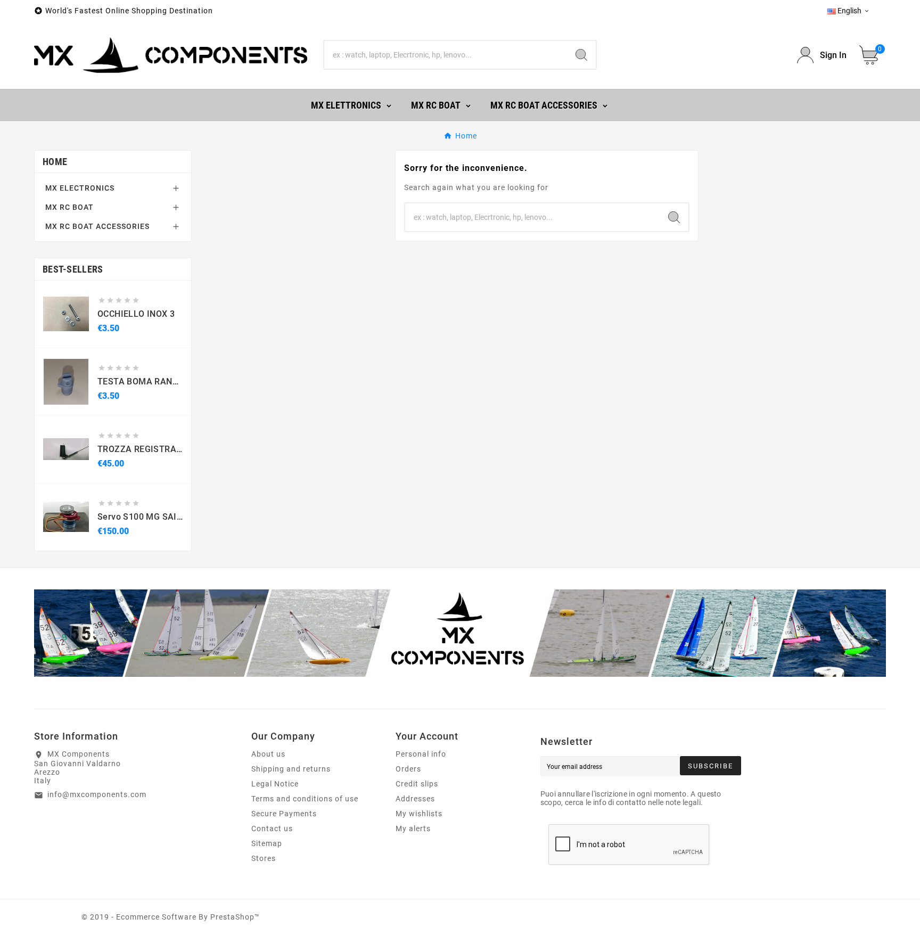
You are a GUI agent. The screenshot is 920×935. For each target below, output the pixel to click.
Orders (408, 769)
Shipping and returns (291, 769)
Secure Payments (284, 813)
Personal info (421, 754)
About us (268, 754)
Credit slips (417, 784)
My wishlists (419, 813)
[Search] (581, 55)
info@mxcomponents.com (96, 794)
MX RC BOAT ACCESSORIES (97, 226)
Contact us (272, 828)
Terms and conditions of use (304, 798)
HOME (55, 161)
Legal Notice (275, 784)
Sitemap (266, 843)
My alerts (413, 828)
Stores (263, 858)
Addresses (415, 798)
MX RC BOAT (69, 207)
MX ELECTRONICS (79, 188)
